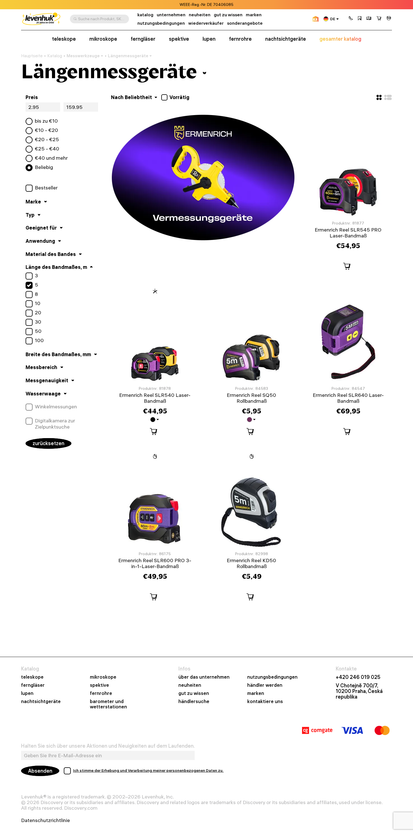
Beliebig (44, 167)
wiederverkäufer (206, 23)
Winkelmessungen (56, 407)
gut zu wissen (228, 14)
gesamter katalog (340, 39)
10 (37, 303)
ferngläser (143, 39)
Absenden (40, 771)
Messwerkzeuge (83, 55)
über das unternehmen (204, 677)
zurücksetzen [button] (48, 443)
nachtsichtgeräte (285, 39)
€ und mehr (51, 158)
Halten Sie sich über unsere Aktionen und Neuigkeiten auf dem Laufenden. (108, 746)
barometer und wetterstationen (108, 704)
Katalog (54, 55)
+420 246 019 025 (358, 677)
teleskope (64, 39)
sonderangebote (245, 23)
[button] (351, 19)
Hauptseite (32, 55)
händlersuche (193, 701)
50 (38, 331)
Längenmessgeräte (128, 55)
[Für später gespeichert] (359, 19)
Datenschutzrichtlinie (45, 820)
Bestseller (46, 188)
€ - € (46, 130)
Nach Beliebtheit (132, 97)
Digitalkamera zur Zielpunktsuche (55, 424)
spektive (179, 39)
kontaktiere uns (265, 701)
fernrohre (240, 39)
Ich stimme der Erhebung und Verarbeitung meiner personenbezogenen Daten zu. (148, 770)
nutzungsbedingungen (161, 23)
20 (38, 313)
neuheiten (199, 14)
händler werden (264, 685)
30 (38, 322)
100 (39, 340)
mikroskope (103, 39)
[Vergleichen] (369, 19)
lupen (209, 39)
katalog (145, 14)
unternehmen (171, 14)
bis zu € (46, 121)
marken (254, 14)
